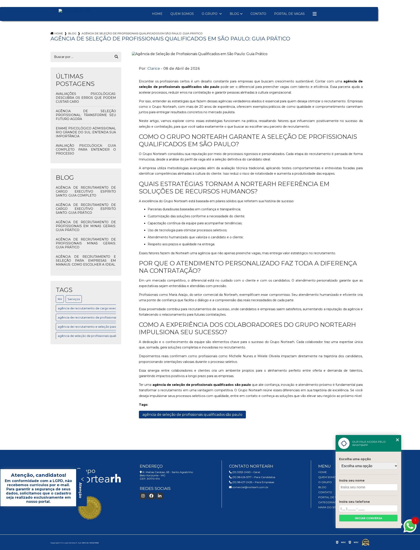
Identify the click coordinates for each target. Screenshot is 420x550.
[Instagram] (143, 496)
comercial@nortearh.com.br (250, 487)
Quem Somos (182, 14)
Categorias (327, 502)
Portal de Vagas (289, 14)
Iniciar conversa (368, 518)
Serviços (74, 299)
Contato (258, 14)
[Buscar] (116, 57)
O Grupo (210, 14)
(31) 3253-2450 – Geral (246, 472)
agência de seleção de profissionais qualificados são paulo (99, 336)
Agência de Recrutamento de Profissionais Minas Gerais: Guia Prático (86, 243)
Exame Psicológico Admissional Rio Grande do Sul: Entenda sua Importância (86, 132)
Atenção (80, 489)
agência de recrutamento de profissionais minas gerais (97, 317)
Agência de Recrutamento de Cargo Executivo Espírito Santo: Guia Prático (86, 209)
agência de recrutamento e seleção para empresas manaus (100, 326)
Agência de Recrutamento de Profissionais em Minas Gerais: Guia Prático (86, 226)
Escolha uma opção (355, 459)
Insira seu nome (352, 480)
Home (157, 14)
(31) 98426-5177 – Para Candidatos (253, 477)
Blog (234, 14)
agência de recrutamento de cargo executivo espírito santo (100, 308)
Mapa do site (328, 507)
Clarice (153, 68)
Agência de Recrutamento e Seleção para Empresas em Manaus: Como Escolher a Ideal (86, 260)
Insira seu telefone (354, 501)
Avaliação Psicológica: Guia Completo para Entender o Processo (86, 149)
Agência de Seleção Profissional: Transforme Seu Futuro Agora (86, 115)
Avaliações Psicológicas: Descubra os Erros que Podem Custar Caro (86, 98)
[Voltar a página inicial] (75, 11)
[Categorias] (315, 14)
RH (60, 299)
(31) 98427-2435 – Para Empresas (253, 482)
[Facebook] (151, 496)
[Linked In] (159, 496)
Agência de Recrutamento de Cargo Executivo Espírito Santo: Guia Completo (86, 191)
